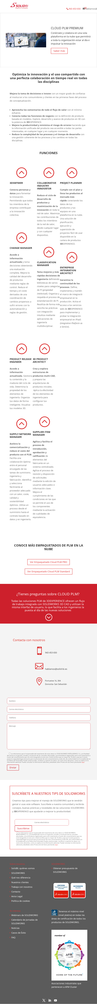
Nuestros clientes (20, 882)
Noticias (15, 928)
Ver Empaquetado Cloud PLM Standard (48, 571)
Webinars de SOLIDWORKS (24, 915)
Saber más (59, 50)
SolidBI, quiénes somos (23, 868)
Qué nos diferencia (20, 877)
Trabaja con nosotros (21, 886)
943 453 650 (75, 8)
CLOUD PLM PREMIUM (67, 28)
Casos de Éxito (18, 932)
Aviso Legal (16, 896)
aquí (83, 762)
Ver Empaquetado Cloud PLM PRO (48, 562)
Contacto (15, 891)
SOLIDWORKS (18, 873)
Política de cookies (20, 901)
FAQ (13, 937)
